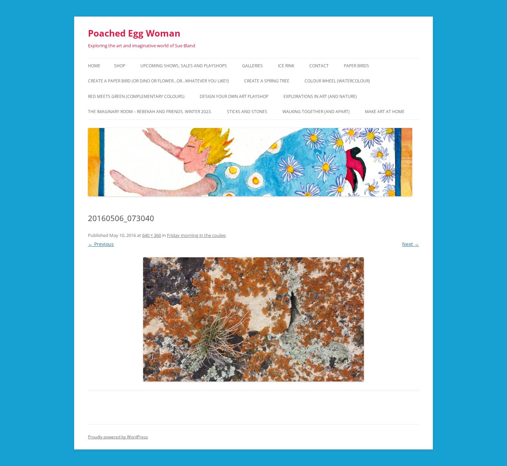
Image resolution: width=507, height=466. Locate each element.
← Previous (101, 244)
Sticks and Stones (247, 112)
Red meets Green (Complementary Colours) (136, 96)
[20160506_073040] (253, 319)
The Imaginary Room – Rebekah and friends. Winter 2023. (150, 112)
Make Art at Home (385, 112)
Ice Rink (286, 66)
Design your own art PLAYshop (234, 96)
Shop (119, 66)
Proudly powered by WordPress (118, 437)
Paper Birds (356, 66)
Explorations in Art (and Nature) (320, 96)
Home (94, 66)
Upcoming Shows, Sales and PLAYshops (183, 66)
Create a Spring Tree (266, 81)
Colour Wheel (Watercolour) (337, 81)
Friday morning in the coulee (196, 235)
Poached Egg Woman (134, 33)
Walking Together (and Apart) (316, 112)
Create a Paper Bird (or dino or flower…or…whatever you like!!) (158, 81)
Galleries (252, 66)
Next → (410, 244)
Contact (319, 66)
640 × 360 (151, 235)
